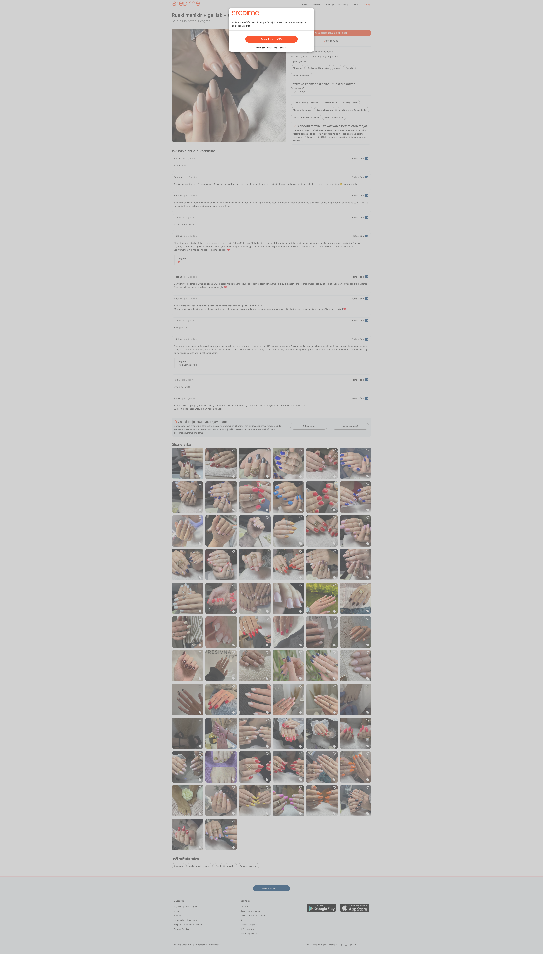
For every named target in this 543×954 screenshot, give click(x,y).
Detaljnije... (283, 48)
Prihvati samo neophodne (266, 48)
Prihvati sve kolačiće (271, 39)
